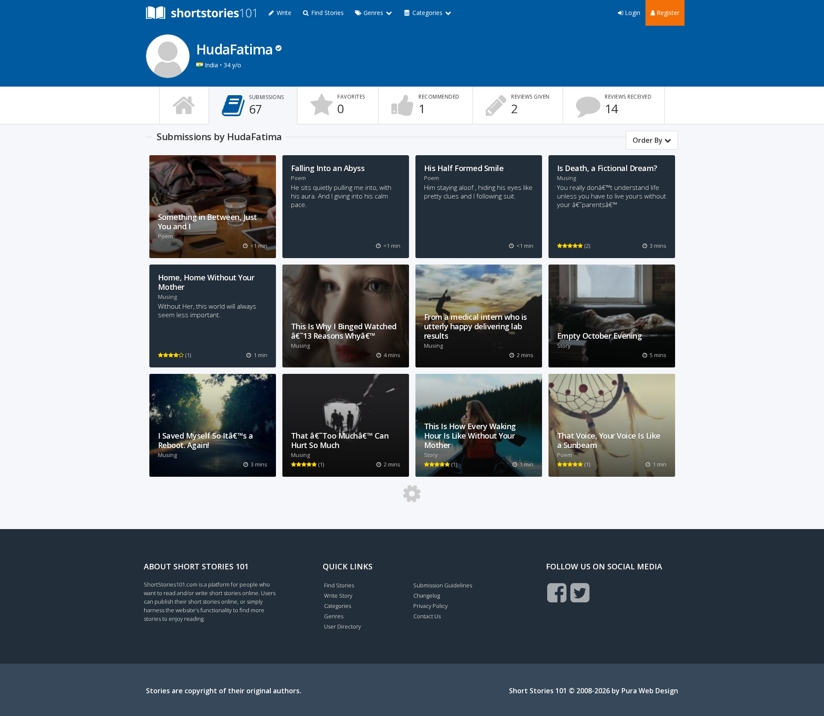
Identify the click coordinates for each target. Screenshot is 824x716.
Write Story (338, 595)
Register (667, 13)
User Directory (342, 626)
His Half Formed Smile (464, 168)
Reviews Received (628, 105)
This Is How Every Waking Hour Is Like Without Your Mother (470, 435)
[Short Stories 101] (200, 13)
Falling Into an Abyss (328, 168)
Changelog (426, 595)
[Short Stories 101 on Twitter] (580, 592)
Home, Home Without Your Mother (206, 282)
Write (283, 13)
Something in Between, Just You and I (207, 222)
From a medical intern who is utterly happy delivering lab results (475, 326)
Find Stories (326, 13)
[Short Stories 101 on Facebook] (557, 592)
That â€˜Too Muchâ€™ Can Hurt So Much (340, 440)
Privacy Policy (430, 606)
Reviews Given (530, 105)
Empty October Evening (599, 336)
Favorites (351, 105)
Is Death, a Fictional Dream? (607, 168)
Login (631, 13)
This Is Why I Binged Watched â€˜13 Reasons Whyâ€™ (344, 331)
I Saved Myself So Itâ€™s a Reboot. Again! (205, 440)
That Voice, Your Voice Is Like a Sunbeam (608, 440)
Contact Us (427, 616)
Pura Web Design (649, 690)
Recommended (439, 105)
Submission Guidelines (442, 585)
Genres (333, 616)
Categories (337, 606)
